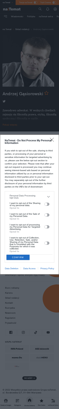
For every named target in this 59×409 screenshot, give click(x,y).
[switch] (46, 204)
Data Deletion (11, 268)
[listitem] (29, 196)
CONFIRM (18, 257)
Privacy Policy (47, 268)
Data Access (29, 268)
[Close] (53, 141)
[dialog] (29, 204)
